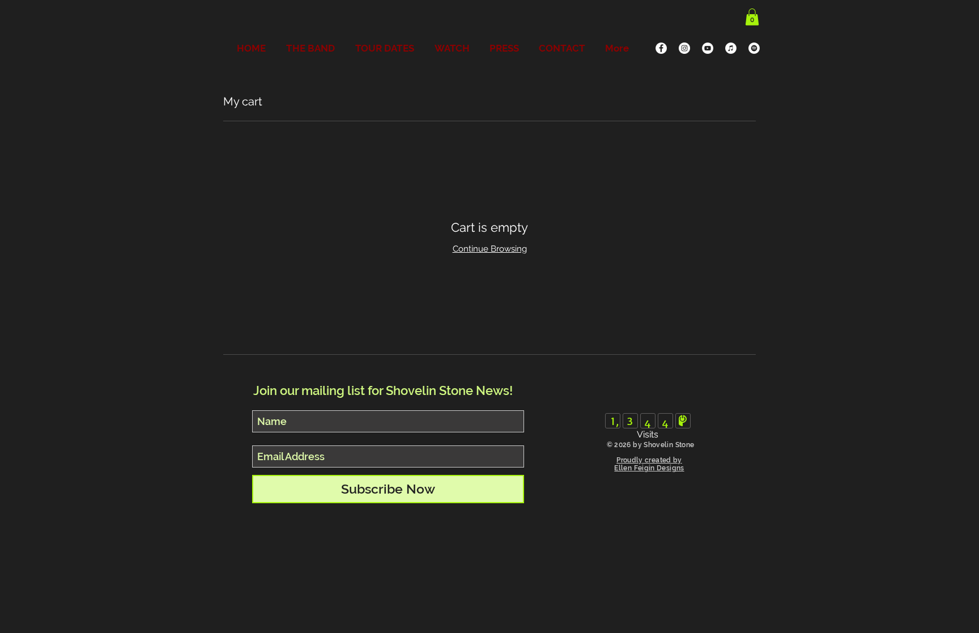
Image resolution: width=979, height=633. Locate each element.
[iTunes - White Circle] (731, 48)
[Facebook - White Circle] (661, 48)
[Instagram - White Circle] (684, 48)
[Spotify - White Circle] (754, 48)
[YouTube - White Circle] (707, 48)
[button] (752, 17)
